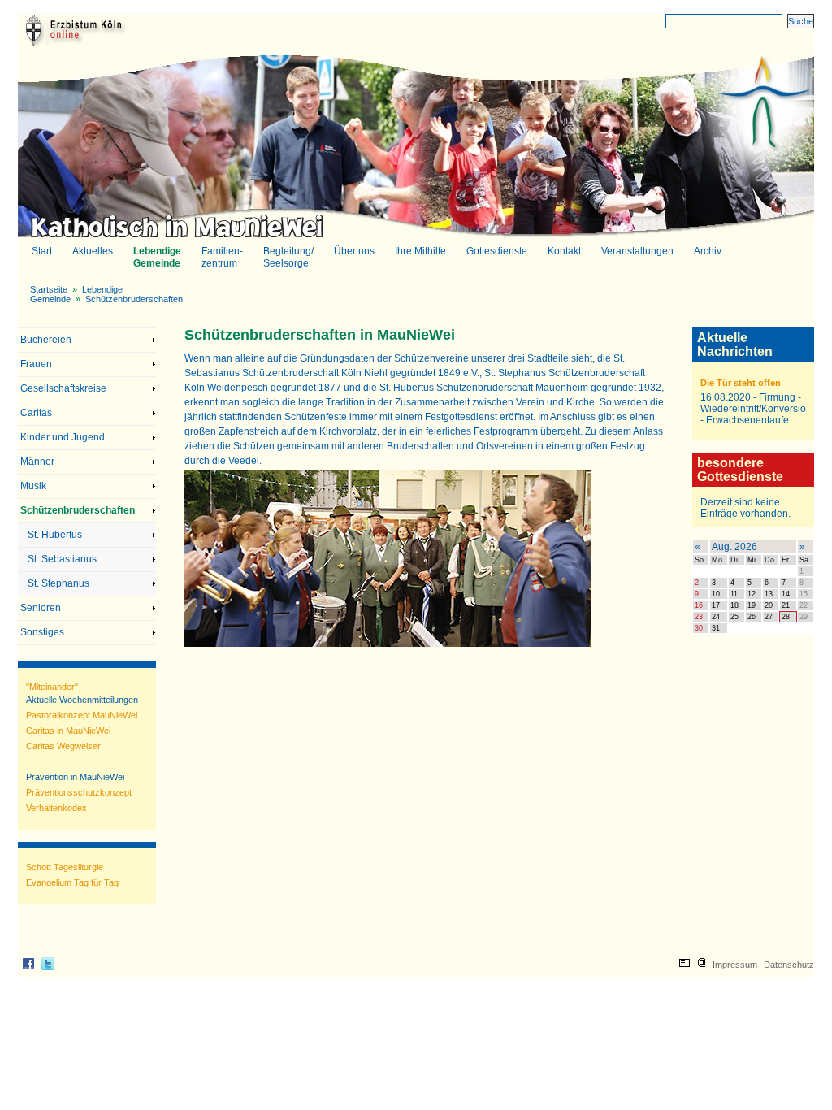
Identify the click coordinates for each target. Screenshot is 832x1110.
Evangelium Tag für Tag (72, 882)
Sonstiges (42, 632)
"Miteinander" (52, 687)
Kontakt (563, 251)
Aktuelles (92, 251)
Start (42, 251)
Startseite (48, 289)
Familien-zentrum (221, 257)
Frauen (36, 364)
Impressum (735, 964)
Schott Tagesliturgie (64, 867)
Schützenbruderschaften (134, 299)
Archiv (708, 251)
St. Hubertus (55, 534)
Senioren (40, 608)
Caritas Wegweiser (63, 746)
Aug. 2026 (734, 547)
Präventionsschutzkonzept (79, 792)
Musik (33, 486)
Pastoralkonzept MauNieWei (81, 715)
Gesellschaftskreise (63, 388)
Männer (37, 461)
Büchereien (46, 339)
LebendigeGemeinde (156, 257)
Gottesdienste (496, 251)
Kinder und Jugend (62, 437)
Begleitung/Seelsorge (288, 257)
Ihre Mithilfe (419, 251)
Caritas (36, 412)
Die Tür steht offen (740, 383)
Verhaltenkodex (56, 808)
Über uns (353, 251)
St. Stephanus (58, 583)
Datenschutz (789, 964)
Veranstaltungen (637, 251)
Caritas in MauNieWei (68, 730)
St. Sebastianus (62, 559)
